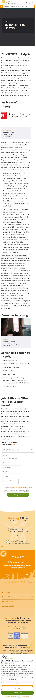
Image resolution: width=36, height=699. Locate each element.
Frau (5, 458)
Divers (15, 458)
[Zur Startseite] (11, 2)
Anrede (5, 455)
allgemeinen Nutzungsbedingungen (19, 487)
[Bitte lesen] (7, 3)
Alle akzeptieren (17, 692)
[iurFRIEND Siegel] (10, 635)
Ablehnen (17, 688)
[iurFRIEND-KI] (26, 3)
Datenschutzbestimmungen (10, 492)
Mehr (17, 684)
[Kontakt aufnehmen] (29, 2)
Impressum (25, 697)
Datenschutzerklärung (13, 697)
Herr (10, 458)
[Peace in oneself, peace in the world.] (3, 553)
